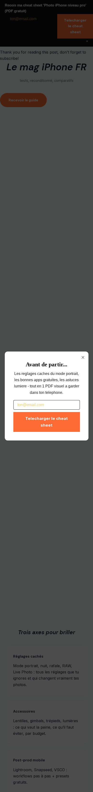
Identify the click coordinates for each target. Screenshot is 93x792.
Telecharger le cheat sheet (46, 422)
